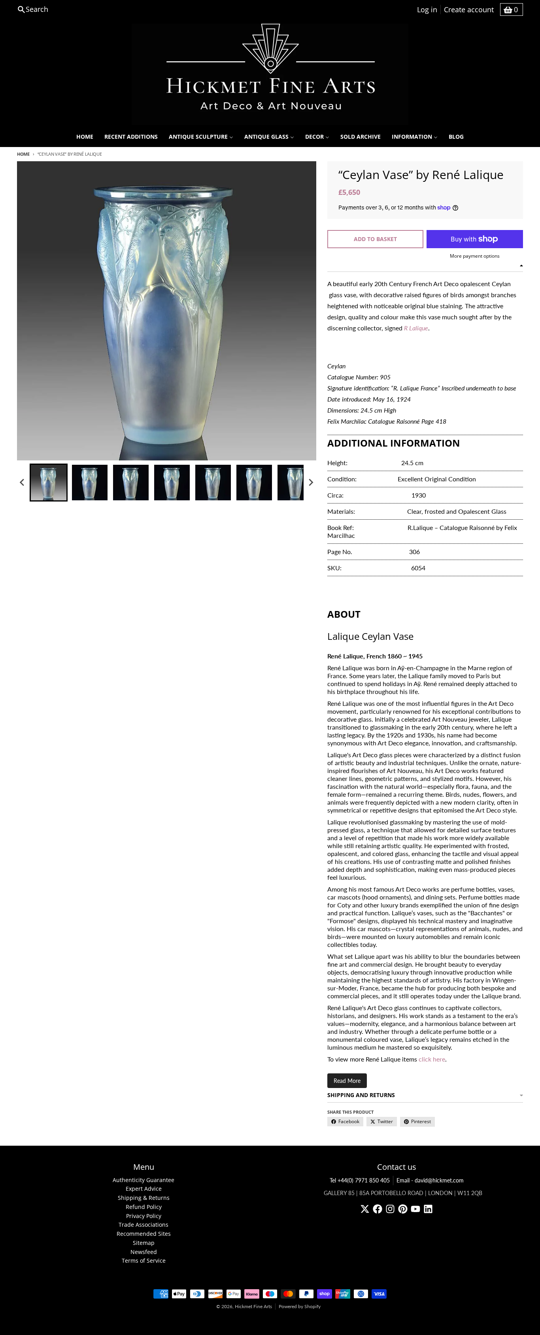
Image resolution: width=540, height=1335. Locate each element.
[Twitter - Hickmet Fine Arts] (365, 1209)
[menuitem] (85, 137)
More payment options (475, 256)
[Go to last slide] (22, 482)
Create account (469, 9)
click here (432, 1059)
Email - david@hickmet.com (430, 1180)
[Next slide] (310, 482)
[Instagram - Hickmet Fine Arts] (390, 1209)
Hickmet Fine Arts (253, 1306)
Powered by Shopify (300, 1306)
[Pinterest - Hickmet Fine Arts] (403, 1209)
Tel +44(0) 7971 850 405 (360, 1180)
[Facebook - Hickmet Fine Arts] (377, 1209)
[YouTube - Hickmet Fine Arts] (415, 1209)
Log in (427, 9)
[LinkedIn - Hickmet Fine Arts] (428, 1209)
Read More (347, 1080)
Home (23, 154)
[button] (49, 483)
